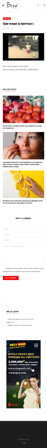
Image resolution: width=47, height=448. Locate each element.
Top (24, 443)
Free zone (7, 18)
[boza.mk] (12, 5)
